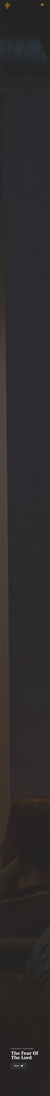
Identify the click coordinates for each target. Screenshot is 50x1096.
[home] (15, 4)
